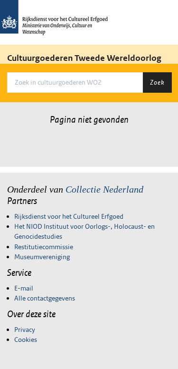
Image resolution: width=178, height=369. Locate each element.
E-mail (23, 288)
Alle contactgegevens (44, 298)
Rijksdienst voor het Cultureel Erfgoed (68, 216)
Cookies (25, 339)
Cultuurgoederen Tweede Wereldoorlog (84, 58)
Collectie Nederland (104, 189)
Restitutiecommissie (43, 247)
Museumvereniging (42, 256)
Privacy (24, 329)
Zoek (157, 82)
